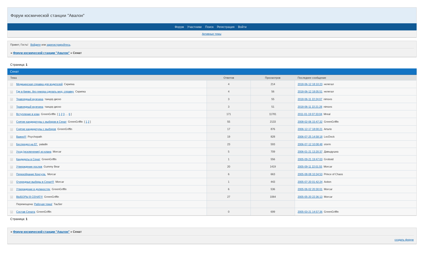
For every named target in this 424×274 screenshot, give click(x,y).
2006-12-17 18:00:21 (310, 129)
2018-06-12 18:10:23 (310, 84)
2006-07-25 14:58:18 (310, 136)
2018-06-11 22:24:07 (310, 99)
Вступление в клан (28, 114)
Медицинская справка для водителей (39, 84)
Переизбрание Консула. (31, 174)
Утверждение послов (29, 166)
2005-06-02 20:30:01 (310, 189)
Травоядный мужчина (29, 99)
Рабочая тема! (43, 204)
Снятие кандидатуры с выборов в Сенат (41, 121)
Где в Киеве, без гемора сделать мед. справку (45, 91)
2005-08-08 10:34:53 (310, 174)
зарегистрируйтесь (58, 44)
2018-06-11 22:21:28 (310, 106)
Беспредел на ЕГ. (27, 144)
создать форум (404, 239)
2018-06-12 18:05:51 (310, 91)
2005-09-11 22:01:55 (310, 166)
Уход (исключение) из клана (33, 151)
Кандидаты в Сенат (28, 159)
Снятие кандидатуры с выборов (36, 129)
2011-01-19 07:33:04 (310, 114)
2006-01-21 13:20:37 (310, 151)
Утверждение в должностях (33, 189)
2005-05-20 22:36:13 (310, 196)
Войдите (35, 44)
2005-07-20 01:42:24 (310, 181)
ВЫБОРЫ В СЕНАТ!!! (29, 196)
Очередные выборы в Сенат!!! (35, 181)
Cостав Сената (25, 211)
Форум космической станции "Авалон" (41, 53)
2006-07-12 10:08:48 (310, 144)
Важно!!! (21, 136)
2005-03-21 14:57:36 (310, 211)
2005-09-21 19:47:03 (310, 159)
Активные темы (211, 33)
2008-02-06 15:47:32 (310, 121)
